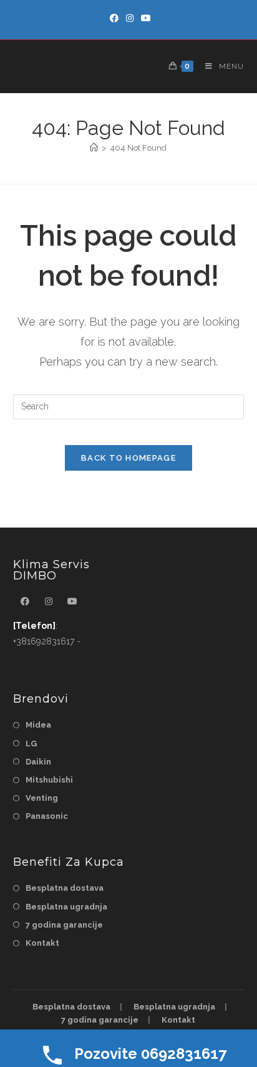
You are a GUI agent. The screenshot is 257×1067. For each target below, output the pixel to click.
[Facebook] (114, 18)
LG (31, 743)
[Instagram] (129, 18)
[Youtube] (144, 18)
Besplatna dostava (65, 888)
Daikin (38, 761)
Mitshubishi (49, 779)
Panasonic (47, 816)
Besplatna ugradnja (66, 906)
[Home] (94, 148)
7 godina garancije (64, 924)
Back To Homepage (128, 458)
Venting (42, 798)
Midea (38, 724)
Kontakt (42, 943)
